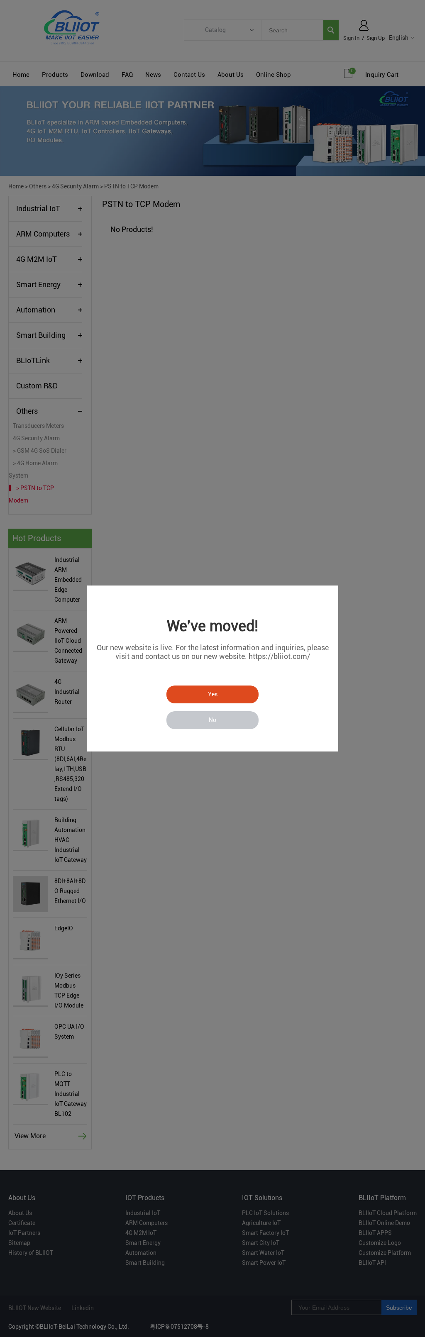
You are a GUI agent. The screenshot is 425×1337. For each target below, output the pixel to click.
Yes (212, 694)
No (212, 720)
